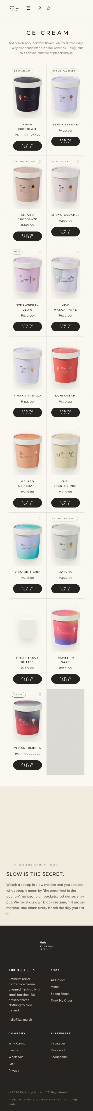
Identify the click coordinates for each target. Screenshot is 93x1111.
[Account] (39, 8)
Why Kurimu (17, 1043)
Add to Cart (27, 146)
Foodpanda (59, 1057)
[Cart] (48, 8)
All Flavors (58, 980)
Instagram (58, 1043)
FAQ (12, 1064)
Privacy (14, 1070)
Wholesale (16, 1057)
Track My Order (61, 1000)
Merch (55, 987)
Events (13, 1050)
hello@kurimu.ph (20, 1019)
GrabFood (58, 1050)
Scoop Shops (60, 993)
